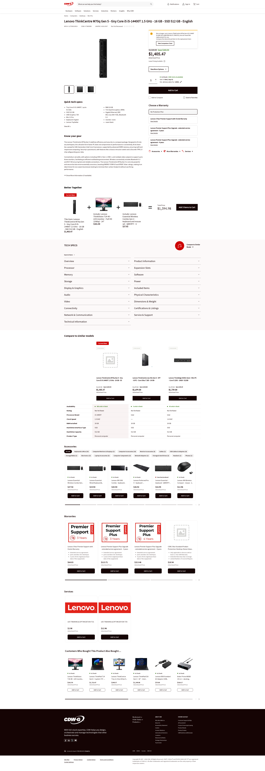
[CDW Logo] (68, 4)
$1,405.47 (157, 54)
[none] (69, 10)
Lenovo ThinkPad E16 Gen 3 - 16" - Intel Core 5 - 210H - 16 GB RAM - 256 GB (140, 678)
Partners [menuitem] (114, 11)
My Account (136, 717)
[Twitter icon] (72, 740)
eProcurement (182, 723)
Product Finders (182, 730)
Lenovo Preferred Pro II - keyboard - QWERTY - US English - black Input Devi (141, 481)
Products (135, 722)
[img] (110, 360)
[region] (132, 483)
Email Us (87, 751)
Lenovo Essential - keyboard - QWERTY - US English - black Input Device (162, 481)
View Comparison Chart (165, 43)
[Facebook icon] (65, 740)
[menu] (173, 4)
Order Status (137, 719)
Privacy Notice (78, 760)
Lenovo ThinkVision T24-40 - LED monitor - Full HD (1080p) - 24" (75, 678)
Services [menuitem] (96, 11)
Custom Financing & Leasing (185, 725)
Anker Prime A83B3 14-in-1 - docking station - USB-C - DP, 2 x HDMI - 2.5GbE (185, 678)
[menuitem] (168, 4)
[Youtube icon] (75, 740)
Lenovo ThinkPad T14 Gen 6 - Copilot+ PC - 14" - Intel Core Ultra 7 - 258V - (97, 678)
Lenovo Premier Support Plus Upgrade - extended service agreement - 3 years (114, 548)
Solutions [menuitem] (87, 11)
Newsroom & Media (160, 738)
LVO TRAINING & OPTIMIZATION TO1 (81, 622)
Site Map (66, 760)
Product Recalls (182, 728)
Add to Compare (157, 98)
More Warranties (172, 151)
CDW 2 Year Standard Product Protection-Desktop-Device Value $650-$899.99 (180, 548)
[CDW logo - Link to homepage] (68, 4)
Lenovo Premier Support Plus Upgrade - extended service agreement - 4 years (148, 548)
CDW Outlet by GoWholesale (185, 733)
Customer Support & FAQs (185, 720)
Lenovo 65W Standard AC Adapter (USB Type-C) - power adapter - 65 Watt (162, 678)
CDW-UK (149, 751)
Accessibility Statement (161, 725)
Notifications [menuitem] (174, 4)
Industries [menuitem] (104, 11)
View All (67, 126)
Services (188, 151)
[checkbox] (150, 98)
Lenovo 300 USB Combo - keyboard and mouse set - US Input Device (118, 481)
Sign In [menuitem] (187, 4)
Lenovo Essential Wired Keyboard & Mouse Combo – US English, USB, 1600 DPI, (96, 481)
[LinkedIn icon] (69, 740)
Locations (157, 735)
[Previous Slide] (196, 505)
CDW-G (138, 751)
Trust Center (158, 742)
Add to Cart (187, 207)
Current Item (102, 343)
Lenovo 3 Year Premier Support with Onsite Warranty (80, 548)
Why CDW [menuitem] (130, 11)
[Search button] (151, 4)
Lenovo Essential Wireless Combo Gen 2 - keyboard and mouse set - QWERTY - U (75, 481)
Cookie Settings (69, 762)
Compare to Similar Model (193, 245)
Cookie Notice (91, 760)
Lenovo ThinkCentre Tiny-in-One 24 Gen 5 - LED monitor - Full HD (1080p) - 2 (119, 678)
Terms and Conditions (106, 760)
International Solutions (161, 733)
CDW (133, 751)
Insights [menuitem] (122, 11)
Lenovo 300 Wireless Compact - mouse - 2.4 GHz (185, 481)
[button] (196, 4)
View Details (154, 121)
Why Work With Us (160, 720)
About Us (157, 723)
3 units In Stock (137, 406)
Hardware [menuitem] (69, 11)
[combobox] (112, 4)
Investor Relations (160, 730)
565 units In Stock (102, 406)
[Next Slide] (199, 505)
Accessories (156, 151)
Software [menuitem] (78, 11)
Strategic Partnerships (161, 740)
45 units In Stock (174, 406)
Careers (157, 728)
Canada (144, 751)
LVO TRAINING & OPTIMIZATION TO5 (114, 622)
